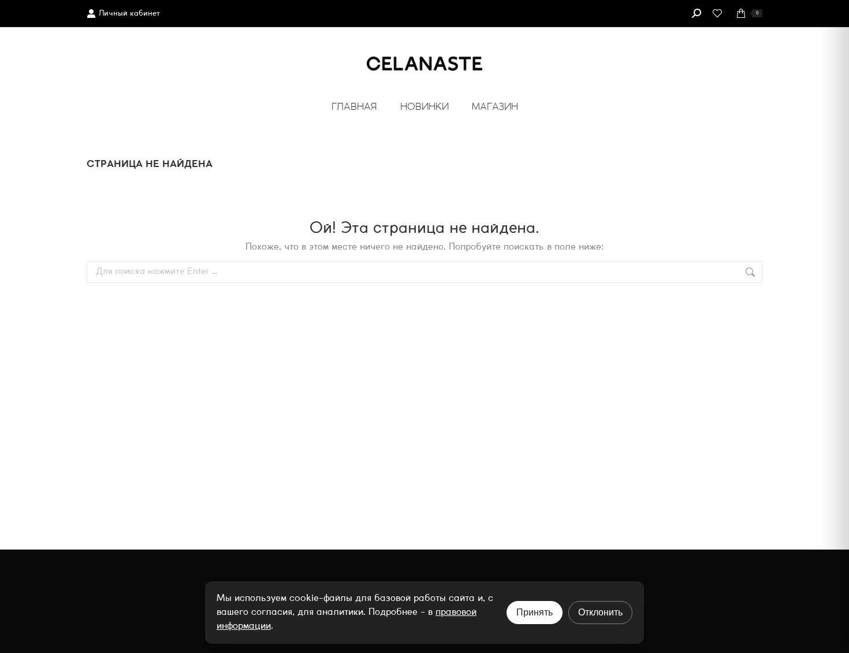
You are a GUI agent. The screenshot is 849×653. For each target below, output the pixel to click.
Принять (534, 612)
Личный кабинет (129, 13)
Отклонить (600, 612)
